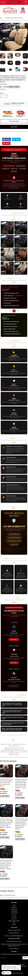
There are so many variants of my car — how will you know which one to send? (13, 712)
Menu (4, 2)
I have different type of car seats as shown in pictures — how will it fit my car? (13, 705)
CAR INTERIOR (14, 911)
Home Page (23, 966)
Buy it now (14, 127)
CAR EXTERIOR (14, 913)
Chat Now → (14, 662)
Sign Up (25, 957)
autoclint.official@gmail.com (17, 936)
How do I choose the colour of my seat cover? (13, 718)
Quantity (2, 93)
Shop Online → (14, 639)
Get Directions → (14, 686)
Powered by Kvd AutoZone (17, 973)
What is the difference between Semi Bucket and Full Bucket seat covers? (13, 729)
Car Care (14, 915)
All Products (14, 907)
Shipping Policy (21, 964)
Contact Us (14, 919)
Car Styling (14, 917)
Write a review (12, 895)
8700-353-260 (17, 930)
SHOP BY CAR (14, 909)
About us (14, 924)
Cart (26, 3)
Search (3, 964)
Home (1, 18)
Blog (14, 922)
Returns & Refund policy (14, 921)
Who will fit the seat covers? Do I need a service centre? (13, 723)
